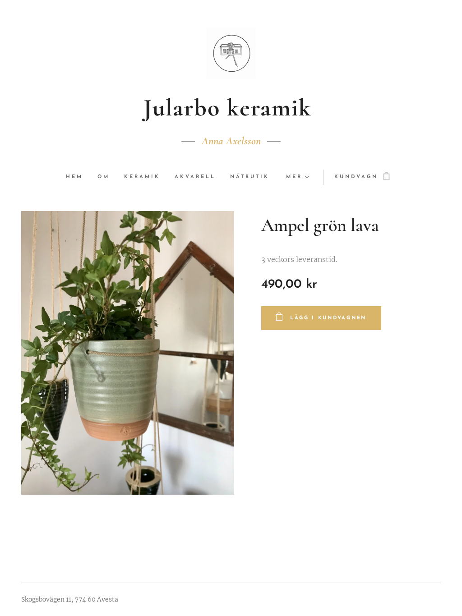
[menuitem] (78, 177)
